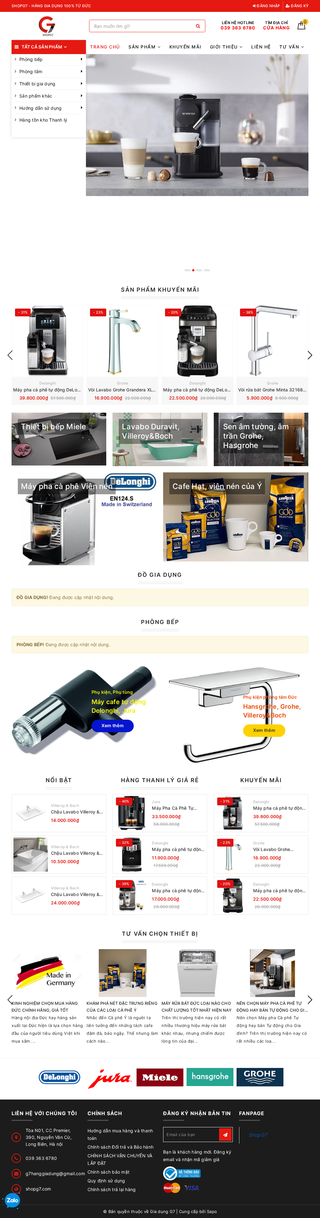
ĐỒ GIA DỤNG (160, 574)
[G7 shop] (197, 165)
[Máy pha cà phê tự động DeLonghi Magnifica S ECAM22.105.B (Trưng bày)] (131, 854)
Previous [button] (10, 355)
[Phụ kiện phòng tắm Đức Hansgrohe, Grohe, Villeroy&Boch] (235, 715)
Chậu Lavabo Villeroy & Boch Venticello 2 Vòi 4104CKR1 (75, 895)
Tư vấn (290, 46)
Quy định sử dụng (106, 1180)
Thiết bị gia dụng (37, 83)
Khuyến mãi (185, 46)
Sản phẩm (143, 46)
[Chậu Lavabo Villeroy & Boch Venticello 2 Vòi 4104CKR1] (30, 895)
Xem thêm (113, 725)
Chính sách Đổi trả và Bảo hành (121, 1147)
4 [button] (207, 270)
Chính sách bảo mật (109, 1172)
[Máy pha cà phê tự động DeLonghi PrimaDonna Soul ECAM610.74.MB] (47, 341)
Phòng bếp (30, 59)
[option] (197, 165)
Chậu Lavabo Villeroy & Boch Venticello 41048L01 (75, 812)
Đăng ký (299, 5)
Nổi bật (59, 780)
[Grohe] (260, 1077)
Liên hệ (261, 46)
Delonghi (47, 383)
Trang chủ (105, 46)
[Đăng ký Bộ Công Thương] (182, 1172)
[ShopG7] (49, 26)
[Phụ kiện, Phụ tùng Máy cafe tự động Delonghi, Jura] (84, 710)
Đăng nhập (268, 5)
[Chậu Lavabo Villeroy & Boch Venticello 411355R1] (30, 854)
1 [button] (187, 270)
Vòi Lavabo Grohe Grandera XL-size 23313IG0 (136, 389)
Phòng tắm (30, 71)
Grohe (122, 383)
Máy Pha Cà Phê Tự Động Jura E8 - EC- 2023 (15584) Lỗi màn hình (178, 808)
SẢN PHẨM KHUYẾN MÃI (160, 289)
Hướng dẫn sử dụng (40, 108)
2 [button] (195, 270)
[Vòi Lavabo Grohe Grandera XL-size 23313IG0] (122, 341)
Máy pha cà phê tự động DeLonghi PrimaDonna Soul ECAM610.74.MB (279, 808)
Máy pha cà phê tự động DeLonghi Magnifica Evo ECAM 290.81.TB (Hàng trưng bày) (178, 891)
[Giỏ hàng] (301, 27)
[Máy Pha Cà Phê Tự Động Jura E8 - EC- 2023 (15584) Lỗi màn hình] (131, 813)
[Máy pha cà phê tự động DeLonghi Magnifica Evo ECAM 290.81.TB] (197, 341)
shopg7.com (38, 1188)
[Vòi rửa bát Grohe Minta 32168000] (272, 341)
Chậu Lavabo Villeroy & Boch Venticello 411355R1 (75, 853)
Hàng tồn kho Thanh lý (43, 120)
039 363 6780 (41, 1158)
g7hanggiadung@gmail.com (55, 1173)
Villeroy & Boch (65, 805)
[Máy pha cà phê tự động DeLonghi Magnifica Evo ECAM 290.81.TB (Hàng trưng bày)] (131, 895)
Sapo (212, 1211)
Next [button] (310, 355)
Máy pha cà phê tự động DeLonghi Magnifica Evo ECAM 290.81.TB (279, 891)
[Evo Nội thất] (60, 1077)
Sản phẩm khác (35, 95)
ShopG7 (258, 1135)
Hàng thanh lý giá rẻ (160, 780)
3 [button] (201, 270)
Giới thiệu (225, 46)
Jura (156, 801)
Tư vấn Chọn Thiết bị (160, 933)
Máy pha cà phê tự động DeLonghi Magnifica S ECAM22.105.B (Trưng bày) (178, 850)
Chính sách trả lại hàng (112, 1189)
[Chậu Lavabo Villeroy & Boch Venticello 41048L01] (30, 813)
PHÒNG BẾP (160, 622)
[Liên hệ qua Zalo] (12, 1201)
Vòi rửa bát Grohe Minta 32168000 (274, 389)
